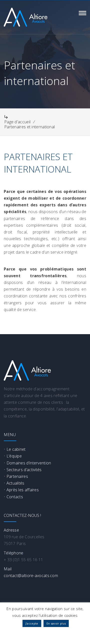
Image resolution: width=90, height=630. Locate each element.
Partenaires (17, 476)
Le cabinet (16, 449)
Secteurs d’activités (24, 469)
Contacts (14, 496)
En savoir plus (56, 623)
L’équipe (14, 456)
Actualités (15, 483)
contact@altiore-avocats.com (31, 575)
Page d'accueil (17, 122)
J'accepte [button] (32, 623)
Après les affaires (22, 490)
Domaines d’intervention (28, 463)
